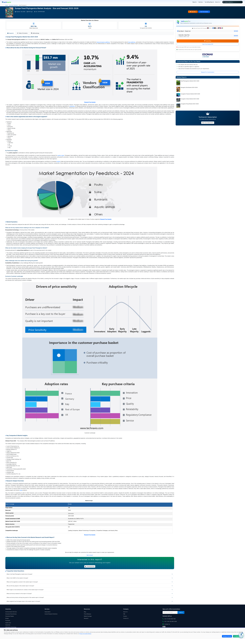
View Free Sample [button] (204, 11)
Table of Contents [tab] (23, 33)
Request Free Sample (90, 102)
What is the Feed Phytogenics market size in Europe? (19, 574)
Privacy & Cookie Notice (85, 633)
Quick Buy (208, 41)
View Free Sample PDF (207, 44)
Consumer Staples (9, 616)
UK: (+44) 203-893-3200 (170, 621)
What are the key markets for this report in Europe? (19, 593)
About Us (125, 611)
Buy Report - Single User (185, 31)
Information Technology (10, 627)
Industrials (7, 625)
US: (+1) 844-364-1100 (170, 618)
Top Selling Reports (209, 2)
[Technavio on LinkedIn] (163, 626)
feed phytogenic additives (103, 42)
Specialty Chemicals (13, 5)
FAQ (124, 614)
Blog (85, 611)
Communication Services (11, 611)
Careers (125, 616)
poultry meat (60, 155)
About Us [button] (217, 2)
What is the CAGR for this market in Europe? (17, 578)
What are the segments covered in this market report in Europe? (22, 582)
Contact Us (125, 618)
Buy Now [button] (194, 11)
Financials (7, 620)
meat (21, 490)
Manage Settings (227, 636)
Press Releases (87, 614)
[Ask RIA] (241, 635)
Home (6, 5)
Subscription (47, 611)
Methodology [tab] (36, 33)
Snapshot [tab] (11, 33)
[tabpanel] (89, 296)
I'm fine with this (238, 636)
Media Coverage (88, 616)
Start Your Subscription (207, 122)
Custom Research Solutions (51, 614)
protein (58, 161)
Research (86, 618)
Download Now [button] (90, 566)
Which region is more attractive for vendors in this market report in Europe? (25, 589)
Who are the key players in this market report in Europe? (20, 585)
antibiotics (72, 106)
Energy (7, 618)
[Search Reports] (224, 2)
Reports (194, 2)
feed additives (131, 42)
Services (200, 2)
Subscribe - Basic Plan (184, 35)
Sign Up (181, 612)
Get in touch (90, 555)
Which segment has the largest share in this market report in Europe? (23, 601)
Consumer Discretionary (11, 614)
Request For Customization (207, 72)
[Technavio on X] (164, 626)
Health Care (8, 622)
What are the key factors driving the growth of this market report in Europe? (25, 597)
